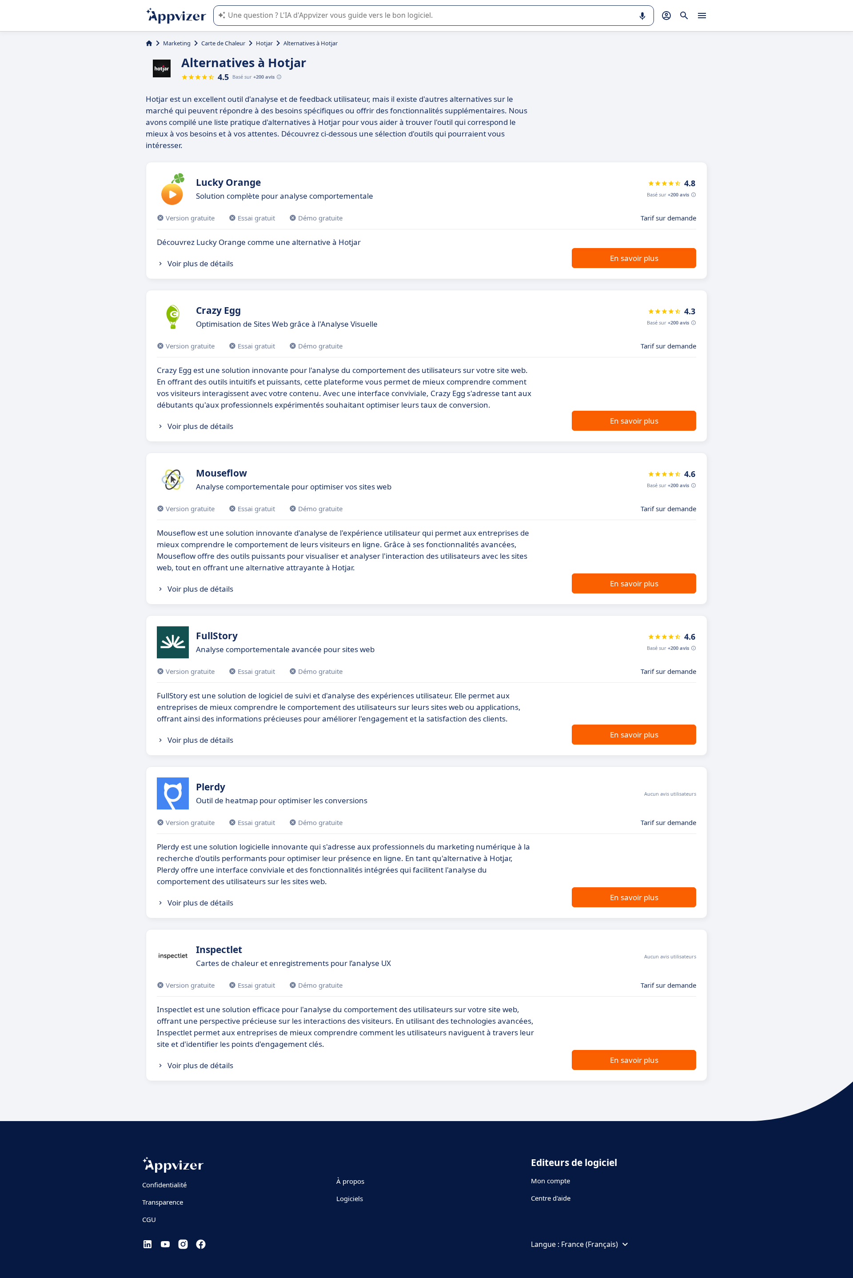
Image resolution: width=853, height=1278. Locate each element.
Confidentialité (164, 1184)
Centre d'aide (550, 1198)
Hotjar (264, 43)
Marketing (177, 43)
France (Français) (589, 1244)
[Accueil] (149, 43)
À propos (350, 1181)
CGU (149, 1219)
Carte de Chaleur (223, 43)
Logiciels (349, 1198)
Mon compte (550, 1180)
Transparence (162, 1202)
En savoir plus (634, 258)
